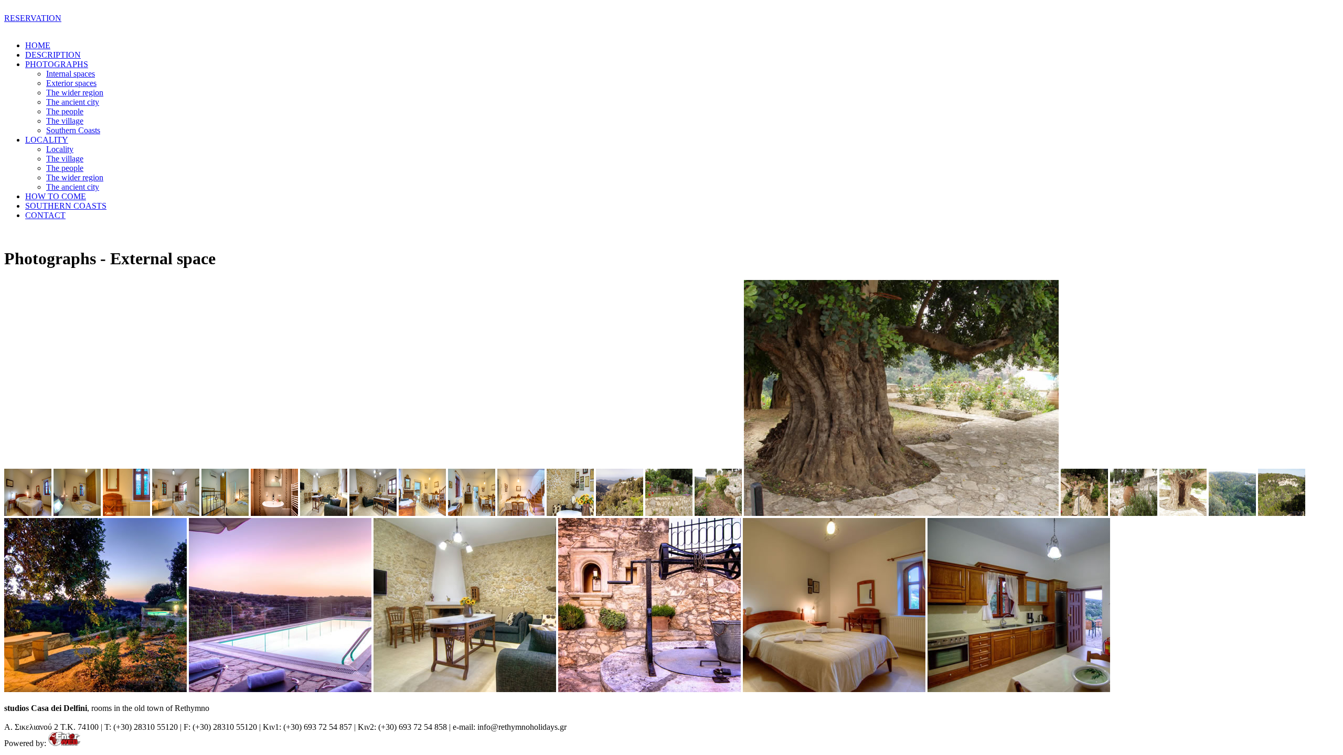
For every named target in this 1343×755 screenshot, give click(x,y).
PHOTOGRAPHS (56, 64)
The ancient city (72, 102)
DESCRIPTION (53, 54)
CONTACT (45, 215)
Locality (59, 149)
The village (64, 120)
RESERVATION (32, 18)
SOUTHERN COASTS (65, 205)
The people (64, 111)
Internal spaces (70, 73)
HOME (37, 45)
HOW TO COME (55, 196)
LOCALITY (46, 139)
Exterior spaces (71, 83)
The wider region (74, 92)
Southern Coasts (73, 130)
